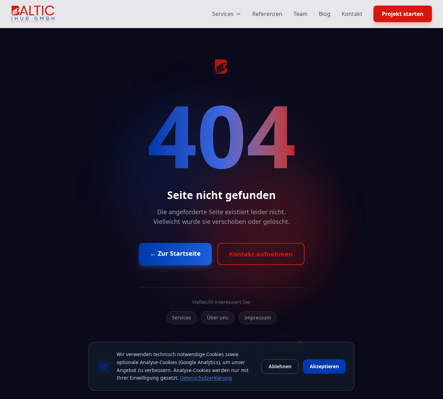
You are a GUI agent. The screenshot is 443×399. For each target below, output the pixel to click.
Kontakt (352, 14)
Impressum (257, 317)
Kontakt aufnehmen (261, 254)
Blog (325, 14)
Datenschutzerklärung (206, 377)
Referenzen (267, 14)
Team (300, 14)
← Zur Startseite (175, 253)
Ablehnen (280, 366)
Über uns (217, 317)
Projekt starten (403, 14)
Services (223, 14)
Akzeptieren (324, 366)
